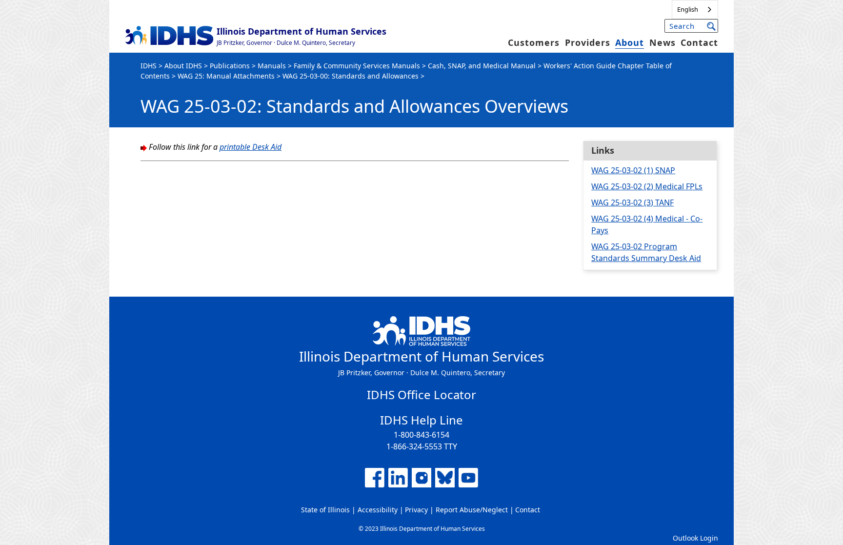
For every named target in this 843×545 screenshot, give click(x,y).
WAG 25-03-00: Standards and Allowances (350, 76)
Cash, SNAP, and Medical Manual (482, 65)
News (662, 42)
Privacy (416, 509)
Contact (699, 42)
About (629, 42)
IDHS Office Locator (421, 394)
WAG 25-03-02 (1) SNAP (633, 170)
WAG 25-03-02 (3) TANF (632, 202)
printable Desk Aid (250, 146)
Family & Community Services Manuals (357, 65)
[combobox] (695, 9)
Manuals (272, 65)
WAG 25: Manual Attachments (226, 76)
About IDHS (183, 65)
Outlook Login (695, 538)
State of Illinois (325, 509)
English (687, 9)
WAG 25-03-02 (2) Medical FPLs (646, 186)
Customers (534, 42)
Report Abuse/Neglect (472, 509)
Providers (587, 42)
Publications (230, 65)
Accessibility (378, 509)
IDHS (148, 65)
